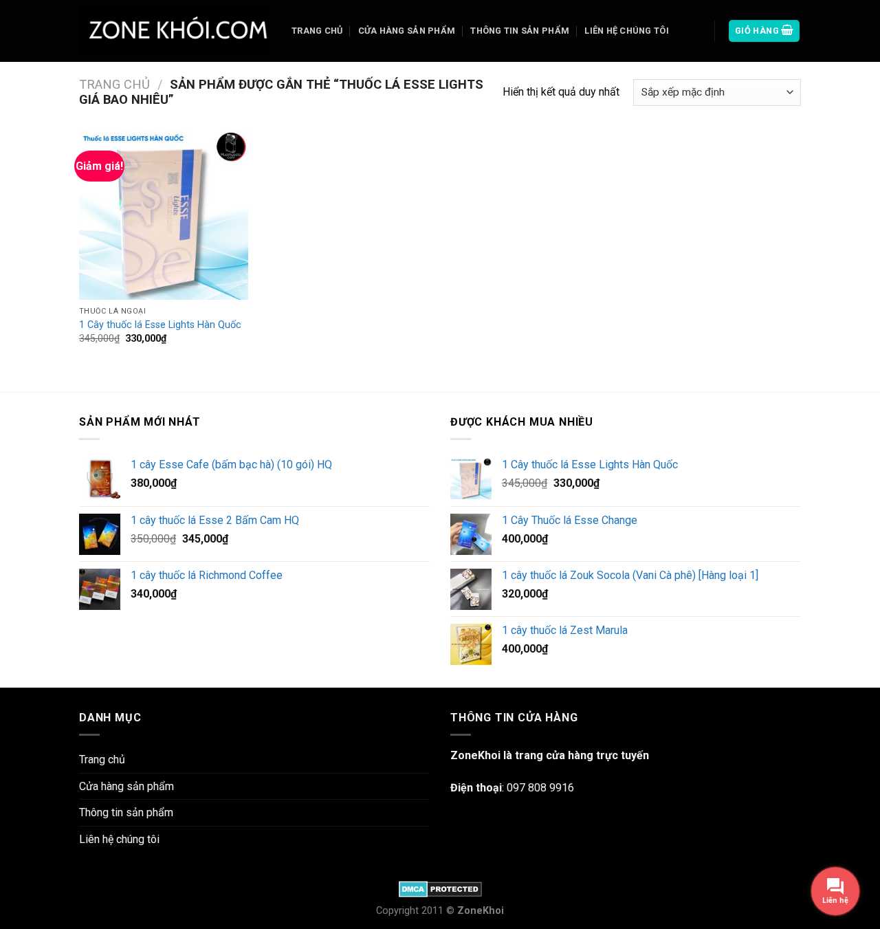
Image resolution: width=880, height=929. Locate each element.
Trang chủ (317, 30)
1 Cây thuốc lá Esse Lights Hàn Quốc (160, 325)
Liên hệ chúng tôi (626, 30)
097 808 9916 (540, 787)
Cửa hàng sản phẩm (406, 30)
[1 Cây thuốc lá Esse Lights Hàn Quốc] (164, 215)
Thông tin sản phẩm (519, 30)
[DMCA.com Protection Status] (440, 889)
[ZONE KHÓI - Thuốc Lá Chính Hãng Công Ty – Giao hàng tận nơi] (175, 31)
